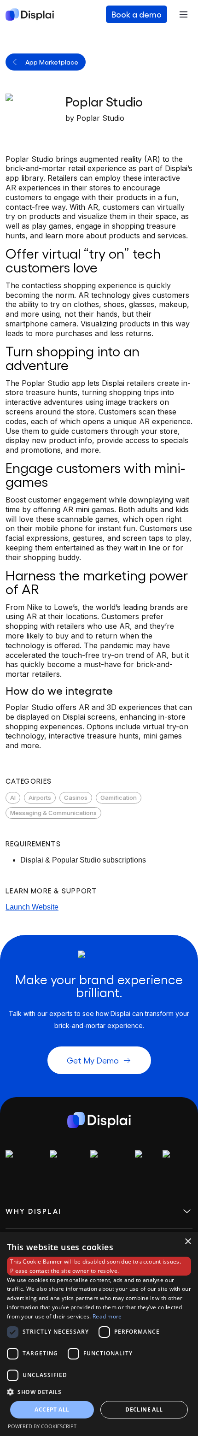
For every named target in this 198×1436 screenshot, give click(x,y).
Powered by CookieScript (42, 1426)
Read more (107, 1316)
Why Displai (34, 1211)
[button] (99, 1391)
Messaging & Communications (53, 812)
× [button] (187, 1241)
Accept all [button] (52, 1409)
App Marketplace (51, 61)
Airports (40, 797)
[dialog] (99, 1334)
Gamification (118, 797)
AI (13, 797)
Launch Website (32, 907)
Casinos (75, 797)
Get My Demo (93, 1060)
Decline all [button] (144, 1409)
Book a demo (136, 14)
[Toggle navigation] (183, 14)
